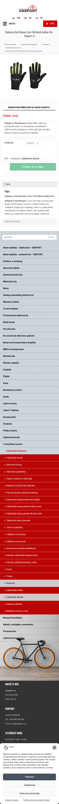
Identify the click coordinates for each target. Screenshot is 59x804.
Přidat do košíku (33, 167)
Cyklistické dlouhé (13, 48)
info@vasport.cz (18, 724)
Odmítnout (29, 785)
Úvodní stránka (10, 44)
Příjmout (29, 777)
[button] (54, 747)
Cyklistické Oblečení (29, 44)
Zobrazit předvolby (29, 793)
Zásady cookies (11, 800)
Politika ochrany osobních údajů (36, 800)
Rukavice (46, 44)
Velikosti (8, 142)
